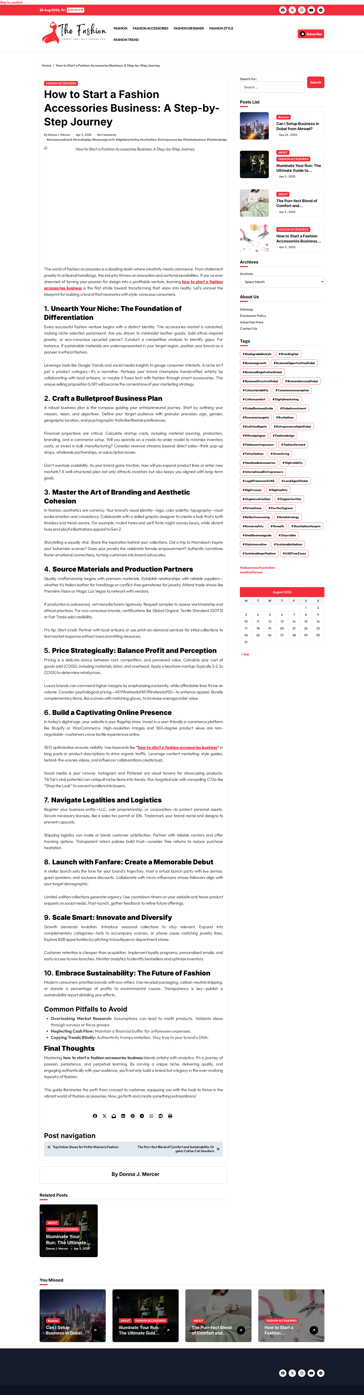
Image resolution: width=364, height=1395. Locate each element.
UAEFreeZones (295, 553)
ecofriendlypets (256, 426)
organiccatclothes (257, 499)
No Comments (106, 135)
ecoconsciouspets (257, 417)
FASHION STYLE (221, 28)
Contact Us (248, 328)
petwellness (253, 508)
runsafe (278, 526)
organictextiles (290, 499)
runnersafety (254, 526)
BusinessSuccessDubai (303, 381)
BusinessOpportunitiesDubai (295, 363)
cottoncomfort (255, 399)
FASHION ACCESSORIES (150, 28)
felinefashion (254, 454)
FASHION (120, 28)
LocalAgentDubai (296, 481)
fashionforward (294, 445)
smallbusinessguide (258, 535)
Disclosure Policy (253, 315)
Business (283, 117)
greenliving (281, 454)
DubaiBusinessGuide (259, 408)
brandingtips (83, 139)
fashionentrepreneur (259, 445)
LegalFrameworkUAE (259, 481)
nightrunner (253, 490)
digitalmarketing (128, 139)
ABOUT (52, 1222)
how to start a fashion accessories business (177, 747)
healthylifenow (251, 572)
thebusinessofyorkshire (257, 567)
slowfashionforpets (307, 526)
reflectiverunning (257, 517)
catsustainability (256, 390)
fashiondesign (218, 139)
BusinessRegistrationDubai (263, 372)
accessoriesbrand (60, 139)
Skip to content (11, 2)
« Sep (245, 654)
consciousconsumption (293, 390)
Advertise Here (252, 322)
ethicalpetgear (255, 435)
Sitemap (246, 309)
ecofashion (149, 139)
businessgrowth (104, 139)
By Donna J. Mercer (57, 135)
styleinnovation (256, 544)
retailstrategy (289, 517)
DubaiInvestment (294, 408)
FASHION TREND (126, 40)
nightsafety (279, 490)
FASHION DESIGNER (189, 28)
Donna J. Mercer (139, 1174)
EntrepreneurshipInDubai (293, 426)
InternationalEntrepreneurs (264, 472)
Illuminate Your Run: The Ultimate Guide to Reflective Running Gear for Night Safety (298, 173)
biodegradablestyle (258, 354)
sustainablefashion (289, 544)
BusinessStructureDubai (261, 381)
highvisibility (294, 463)
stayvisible (288, 535)
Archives (246, 274)
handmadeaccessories (260, 463)
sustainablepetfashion (260, 553)
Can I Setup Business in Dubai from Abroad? (64, 1333)
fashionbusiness (195, 139)
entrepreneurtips (170, 139)
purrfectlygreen (282, 508)
